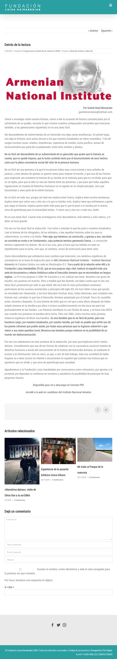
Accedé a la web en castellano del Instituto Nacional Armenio (58, 392)
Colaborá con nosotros (79, 641)
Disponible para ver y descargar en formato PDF (58, 385)
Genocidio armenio (77, 51)
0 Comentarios (41, 480)
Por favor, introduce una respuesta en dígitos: (29, 571)
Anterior (94, 30)
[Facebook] (52, 616)
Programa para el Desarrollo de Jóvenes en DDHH (41, 51)
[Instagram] (64, 616)
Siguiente (106, 30)
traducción (89, 51)
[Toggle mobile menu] (110, 5)
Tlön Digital (107, 641)
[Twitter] (58, 616)
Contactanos (104, 645)
